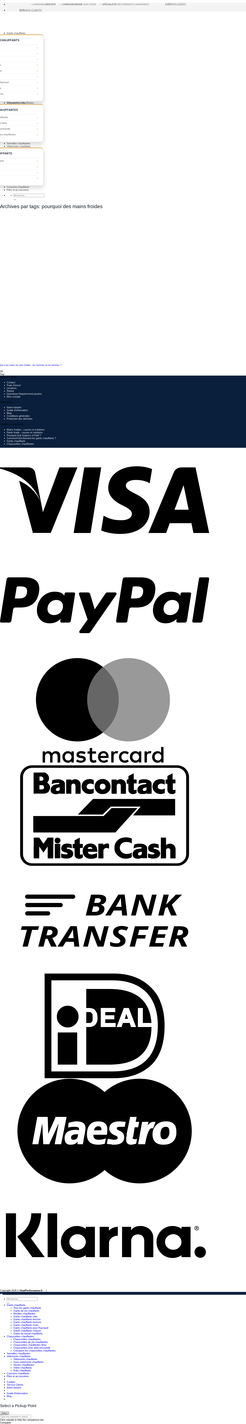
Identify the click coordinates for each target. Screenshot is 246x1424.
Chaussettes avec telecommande (31, 1347)
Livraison (12, 388)
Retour (10, 390)
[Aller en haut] (1, 1294)
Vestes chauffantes (23, 1364)
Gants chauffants (16, 33)
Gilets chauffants (22, 1367)
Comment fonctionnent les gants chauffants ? (31, 438)
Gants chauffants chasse (27, 1330)
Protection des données (19, 418)
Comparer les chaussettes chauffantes (34, 1350)
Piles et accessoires (18, 189)
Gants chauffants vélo (25, 1316)
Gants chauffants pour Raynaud (30, 1327)
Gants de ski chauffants (26, 1310)
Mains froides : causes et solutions (26, 429)
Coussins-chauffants (18, 187)
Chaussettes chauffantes (20, 102)
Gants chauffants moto (25, 1325)
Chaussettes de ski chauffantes (30, 1342)
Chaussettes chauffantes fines (30, 1344)
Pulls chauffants (22, 1370)
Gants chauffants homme (27, 1322)
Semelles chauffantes (18, 143)
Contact (11, 382)
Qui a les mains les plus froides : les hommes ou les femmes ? (30, 365)
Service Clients (15, 1384)
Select (4, 1413)
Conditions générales (18, 415)
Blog (9, 413)
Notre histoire (14, 407)
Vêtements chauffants (19, 146)
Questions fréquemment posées (24, 393)
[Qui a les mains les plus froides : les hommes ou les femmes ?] (25, 359)
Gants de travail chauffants (28, 1333)
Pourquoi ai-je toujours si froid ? (24, 435)
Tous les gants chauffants (27, 1307)
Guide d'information (17, 410)
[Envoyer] (14, 199)
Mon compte (13, 396)
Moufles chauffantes (24, 1313)
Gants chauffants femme (26, 1319)
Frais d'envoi (14, 385)
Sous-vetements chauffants (28, 1362)
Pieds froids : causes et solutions (25, 432)
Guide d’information (17, 1393)
